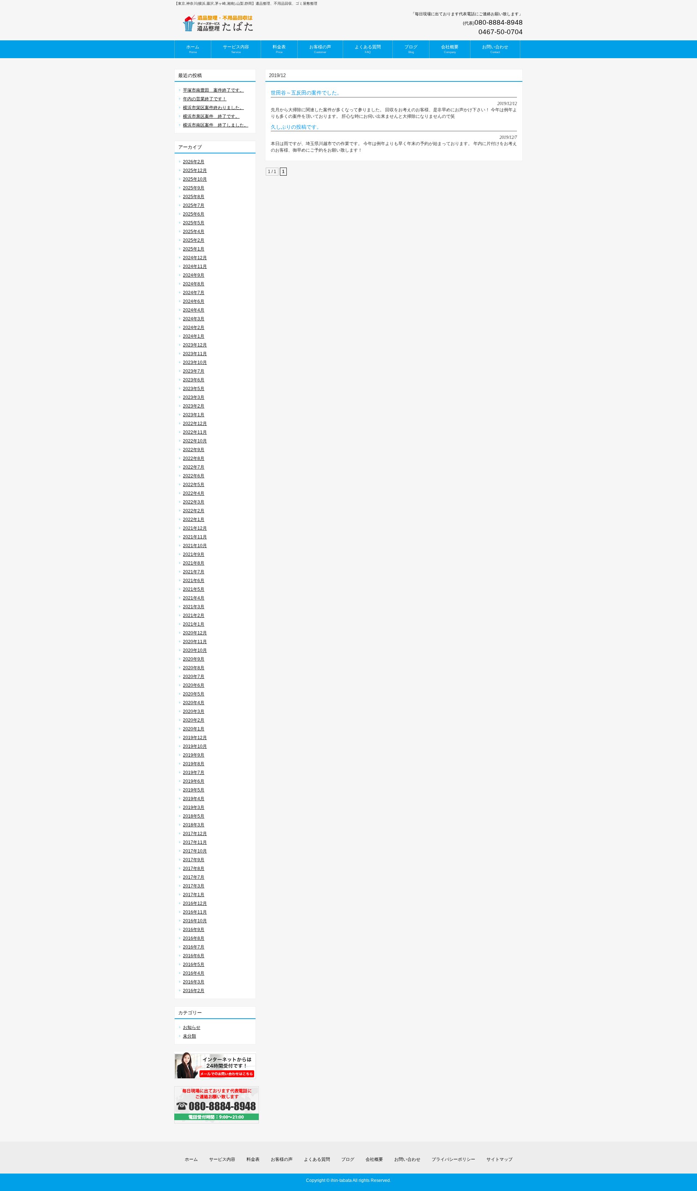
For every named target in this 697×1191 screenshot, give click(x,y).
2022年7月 (193, 467)
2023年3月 (193, 397)
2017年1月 (193, 894)
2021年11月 (195, 537)
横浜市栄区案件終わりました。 (213, 107)
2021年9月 (193, 554)
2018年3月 (193, 824)
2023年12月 (195, 345)
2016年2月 (193, 990)
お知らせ (191, 1027)
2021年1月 (193, 624)
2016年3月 (193, 982)
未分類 (189, 1036)
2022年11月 (195, 432)
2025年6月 (193, 214)
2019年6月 (193, 781)
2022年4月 (193, 493)
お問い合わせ (407, 1159)
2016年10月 (195, 920)
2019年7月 (193, 772)
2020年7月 (193, 676)
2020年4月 (193, 702)
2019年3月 (193, 807)
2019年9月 (193, 755)
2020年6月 (193, 685)
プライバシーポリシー (453, 1159)
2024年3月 (193, 318)
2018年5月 (193, 816)
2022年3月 (193, 502)
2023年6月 (193, 379)
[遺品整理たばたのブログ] (218, 29)
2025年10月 (195, 179)
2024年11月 (195, 266)
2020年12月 (195, 632)
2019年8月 (193, 763)
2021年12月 (195, 528)
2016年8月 (193, 938)
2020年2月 (193, 720)
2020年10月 (195, 650)
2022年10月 (195, 441)
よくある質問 (317, 1159)
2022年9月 (193, 449)
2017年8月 (193, 868)
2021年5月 (193, 589)
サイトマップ (499, 1159)
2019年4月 (193, 798)
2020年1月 (193, 728)
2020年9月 (193, 659)
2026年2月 (193, 161)
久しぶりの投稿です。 (296, 127)
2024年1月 (193, 336)
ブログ (347, 1159)
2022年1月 (193, 519)
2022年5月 (193, 484)
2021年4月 (193, 598)
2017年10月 (195, 851)
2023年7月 (193, 371)
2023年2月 (193, 406)
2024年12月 (195, 257)
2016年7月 (193, 947)
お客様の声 (282, 1159)
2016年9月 (193, 929)
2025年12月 (195, 170)
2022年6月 (193, 475)
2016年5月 (193, 964)
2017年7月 (193, 877)
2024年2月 (193, 327)
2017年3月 (193, 886)
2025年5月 (193, 222)
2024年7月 (193, 292)
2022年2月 (193, 510)
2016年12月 (195, 903)
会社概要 (374, 1159)
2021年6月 (193, 580)
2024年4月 (193, 310)
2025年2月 (193, 240)
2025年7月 (193, 205)
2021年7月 (193, 571)
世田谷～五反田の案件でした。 (306, 93)
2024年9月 (193, 275)
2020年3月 (193, 711)
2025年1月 (193, 249)
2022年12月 (195, 423)
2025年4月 (193, 231)
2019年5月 (193, 790)
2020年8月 (193, 667)
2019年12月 (195, 737)
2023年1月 (193, 414)
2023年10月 (195, 362)
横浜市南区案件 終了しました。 (215, 125)
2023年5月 (193, 388)
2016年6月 (193, 955)
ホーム (191, 1159)
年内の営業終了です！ (205, 98)
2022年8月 (193, 458)
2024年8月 (193, 283)
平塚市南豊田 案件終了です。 (213, 90)
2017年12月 (195, 833)
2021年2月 (193, 615)
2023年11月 (195, 353)
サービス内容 (222, 1159)
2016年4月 (193, 973)
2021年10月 (195, 545)
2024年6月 (193, 301)
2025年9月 (193, 188)
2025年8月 (193, 196)
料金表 (253, 1159)
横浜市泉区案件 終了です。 (211, 116)
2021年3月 (193, 606)
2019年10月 (195, 746)
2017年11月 (195, 842)
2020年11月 (195, 641)
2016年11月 (195, 912)
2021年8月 (193, 563)
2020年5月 (193, 694)
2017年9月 (193, 859)
